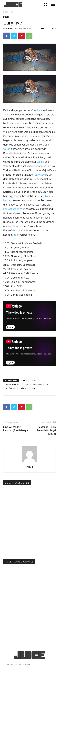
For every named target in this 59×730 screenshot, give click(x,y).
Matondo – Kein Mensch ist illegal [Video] (46, 430)
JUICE (10, 28)
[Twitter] (14, 36)
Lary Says (40, 174)
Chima (40, 161)
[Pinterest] (21, 36)
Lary (39, 110)
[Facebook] (6, 36)
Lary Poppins (10, 388)
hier (16, 234)
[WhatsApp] (29, 36)
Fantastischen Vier (14, 208)
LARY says (24, 388)
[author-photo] (29, 462)
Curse (6, 148)
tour (34, 388)
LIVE (13, 11)
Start (5, 11)
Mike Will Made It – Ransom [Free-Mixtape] (16, 429)
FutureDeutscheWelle (33, 384)
